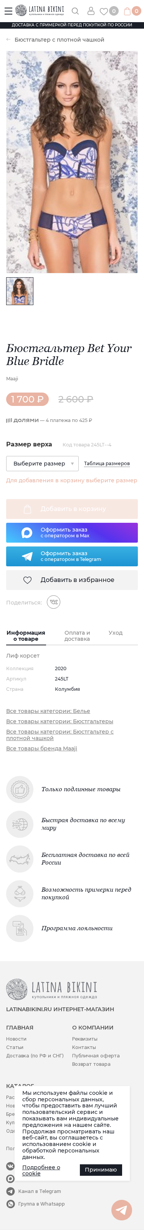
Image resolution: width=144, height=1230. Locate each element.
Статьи (14, 1047)
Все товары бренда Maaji (41, 748)
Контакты (84, 1047)
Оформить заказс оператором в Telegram (71, 556)
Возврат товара (91, 1064)
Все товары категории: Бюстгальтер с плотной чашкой (60, 735)
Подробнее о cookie (41, 1170)
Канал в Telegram (39, 1191)
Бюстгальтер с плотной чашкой (59, 40)
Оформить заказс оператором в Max (65, 532)
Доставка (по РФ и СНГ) (35, 1056)
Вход (94, 11)
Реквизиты (85, 1039)
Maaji (12, 378)
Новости (16, 1039)
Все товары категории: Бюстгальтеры (59, 721)
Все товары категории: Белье (48, 711)
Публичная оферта (96, 1056)
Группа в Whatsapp (41, 1204)
